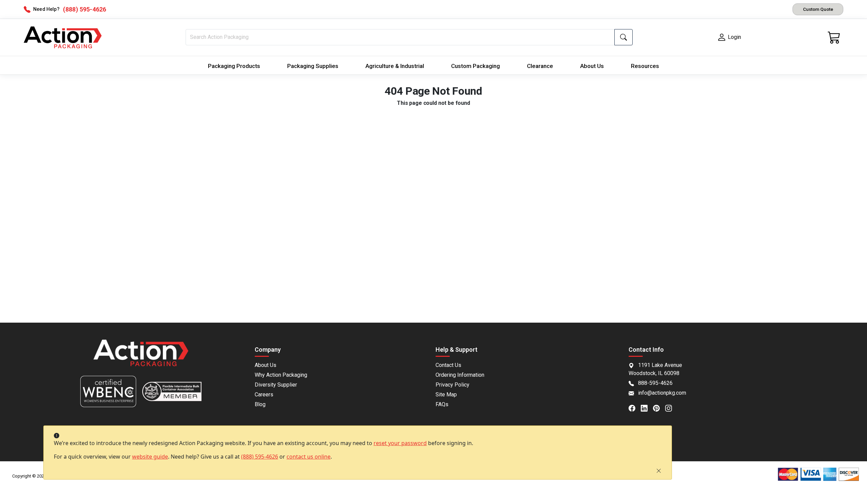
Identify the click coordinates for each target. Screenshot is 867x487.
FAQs (442, 404)
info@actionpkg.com (662, 393)
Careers (264, 394)
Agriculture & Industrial (394, 66)
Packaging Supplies (312, 66)
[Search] (623, 37)
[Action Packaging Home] (140, 358)
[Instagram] (671, 407)
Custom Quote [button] (818, 9)
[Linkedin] (647, 407)
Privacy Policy (452, 384)
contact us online (309, 456)
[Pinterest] (659, 407)
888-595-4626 (655, 383)
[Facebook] (635, 407)
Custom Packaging (475, 66)
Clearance (540, 66)
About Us (592, 66)
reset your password (400, 443)
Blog (260, 404)
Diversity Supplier (276, 384)
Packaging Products (234, 66)
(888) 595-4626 (259, 456)
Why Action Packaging (281, 375)
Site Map (446, 394)
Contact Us (448, 365)
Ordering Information (460, 375)
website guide (150, 456)
